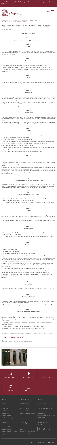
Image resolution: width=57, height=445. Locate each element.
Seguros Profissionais (25, 408)
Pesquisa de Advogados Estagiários (9, 431)
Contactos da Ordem (6, 427)
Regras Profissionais (24, 403)
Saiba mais (26, 5)
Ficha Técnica (41, 442)
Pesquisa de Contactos (6, 429)
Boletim (21, 427)
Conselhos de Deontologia (7, 418)
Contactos (32, 442)
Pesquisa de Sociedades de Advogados (10, 434)
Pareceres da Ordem (24, 411)
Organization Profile (42, 413)
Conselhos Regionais (6, 415)
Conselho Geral (5, 406)
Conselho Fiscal (5, 413)
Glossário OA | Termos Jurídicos (27, 431)
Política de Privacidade (25, 434)
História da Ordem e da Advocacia (45, 403)
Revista (21, 429)
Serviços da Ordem (41, 411)
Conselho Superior (5, 408)
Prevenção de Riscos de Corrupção (45, 408)
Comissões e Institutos (25, 406)
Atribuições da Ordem (42, 406)
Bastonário (4, 403)
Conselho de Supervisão (7, 411)
